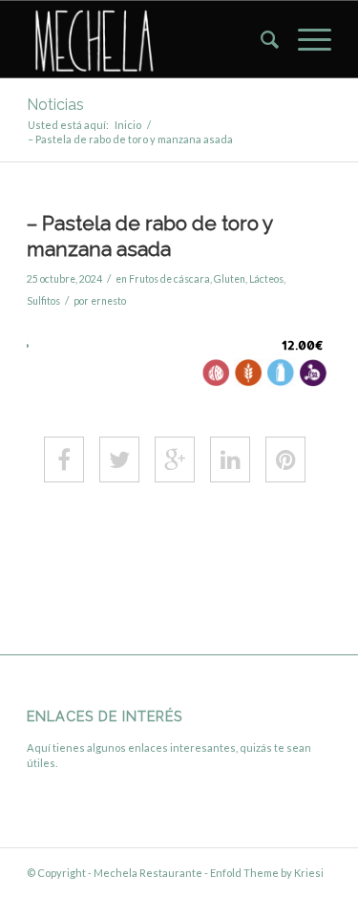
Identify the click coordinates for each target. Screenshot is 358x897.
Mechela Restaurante (148, 872)
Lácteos (266, 279)
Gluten (229, 279)
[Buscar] (260, 39)
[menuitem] (260, 39)
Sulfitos (43, 301)
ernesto (108, 301)
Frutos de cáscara (169, 279)
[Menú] (305, 39)
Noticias (55, 105)
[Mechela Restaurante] (148, 39)
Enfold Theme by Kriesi (267, 872)
